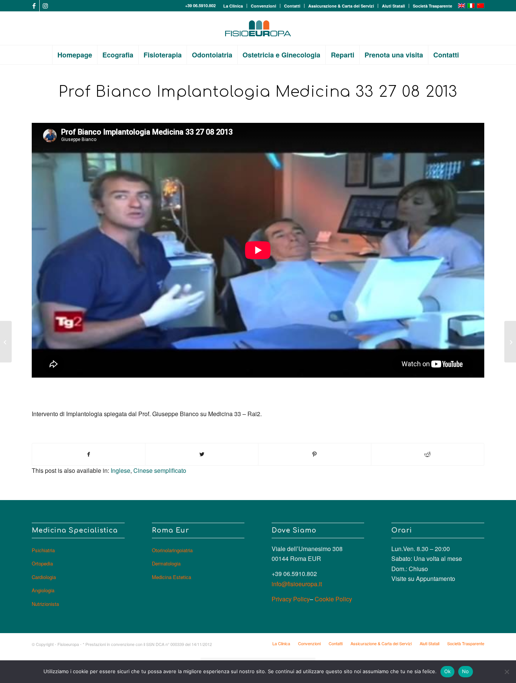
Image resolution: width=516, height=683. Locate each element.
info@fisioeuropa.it (297, 583)
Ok (447, 671)
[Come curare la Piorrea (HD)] (6, 341)
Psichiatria (43, 550)
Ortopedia (42, 563)
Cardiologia (44, 577)
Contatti (292, 6)
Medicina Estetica (171, 577)
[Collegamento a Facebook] (33, 5)
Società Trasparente (432, 6)
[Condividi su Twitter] (201, 454)
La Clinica (233, 6)
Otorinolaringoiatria (172, 550)
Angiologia (43, 590)
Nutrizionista (45, 603)
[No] (506, 671)
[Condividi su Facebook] (88, 454)
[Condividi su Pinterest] (314, 454)
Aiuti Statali (393, 6)
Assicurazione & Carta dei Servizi (341, 6)
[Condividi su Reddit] (427, 454)
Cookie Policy (333, 599)
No (465, 671)
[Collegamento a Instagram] (45, 5)
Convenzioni (263, 6)
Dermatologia (166, 563)
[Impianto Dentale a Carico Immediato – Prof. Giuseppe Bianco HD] (510, 341)
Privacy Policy (291, 599)
